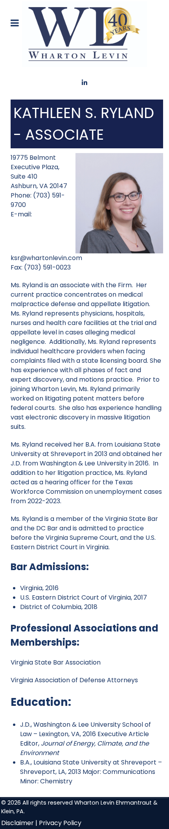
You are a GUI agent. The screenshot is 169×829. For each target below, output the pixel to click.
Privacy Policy (60, 822)
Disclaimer (17, 822)
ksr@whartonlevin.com (46, 257)
